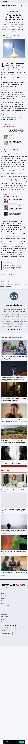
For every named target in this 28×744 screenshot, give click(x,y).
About (2, 611)
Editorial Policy (5, 616)
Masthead (4, 614)
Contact (3, 621)
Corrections (4, 619)
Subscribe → (7, 633)
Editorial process (21, 35)
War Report (4, 600)
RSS (9, 636)
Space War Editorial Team (10, 35)
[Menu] (25, 5)
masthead (8, 286)
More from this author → (14, 329)
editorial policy (21, 326)
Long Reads (4, 603)
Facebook (9, 274)
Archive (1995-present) (7, 605)
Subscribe (4, 1)
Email (14, 274)
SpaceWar (4, 595)
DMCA (25, 643)
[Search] (22, 5)
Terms (21, 643)
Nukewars (4, 598)
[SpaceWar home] (8, 5)
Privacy (16, 643)
